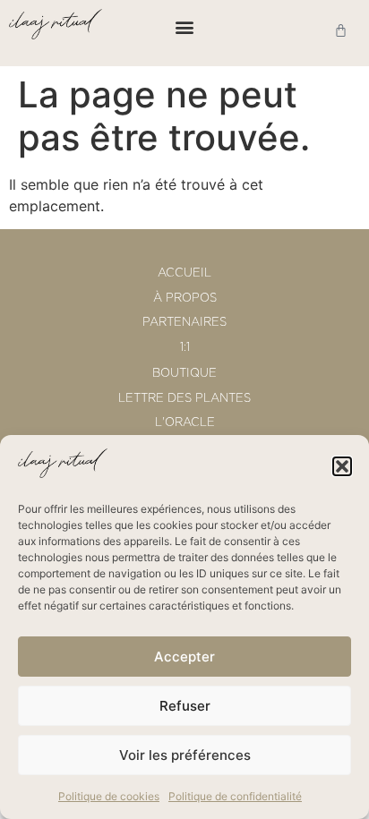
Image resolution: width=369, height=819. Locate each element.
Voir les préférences (185, 755)
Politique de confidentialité (235, 796)
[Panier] (341, 30)
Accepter (184, 656)
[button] (342, 466)
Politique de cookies (108, 796)
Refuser (184, 705)
